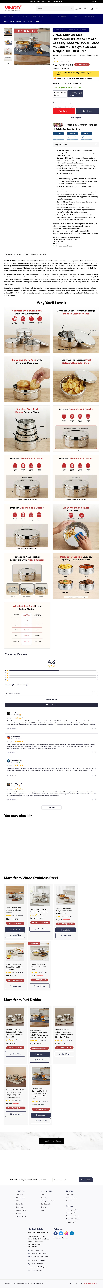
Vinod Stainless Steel (40, 878)
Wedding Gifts (21, 1216)
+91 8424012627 (37, 1270)
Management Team (48, 1201)
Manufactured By (38, 254)
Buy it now (87, 111)
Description (10, 254)
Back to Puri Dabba (52, 1141)
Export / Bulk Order (32, 21)
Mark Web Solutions (90, 1283)
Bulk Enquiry (76, 117)
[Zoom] (32, 46)
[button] (61, 62)
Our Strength (45, 1204)
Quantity (56, 102)
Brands (43, 1207)
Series (75, 16)
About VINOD (23, 254)
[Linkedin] (72, 1233)
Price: (55, 65)
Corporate (70, 1195)
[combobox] (55, 8)
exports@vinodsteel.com (39, 1257)
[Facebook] (56, 1233)
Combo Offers (88, 16)
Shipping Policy (71, 1213)
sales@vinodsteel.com (38, 1253)
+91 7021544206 (37, 1264)
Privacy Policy (71, 1222)
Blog (42, 1210)
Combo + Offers (22, 1210)
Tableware (23, 16)
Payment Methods (72, 1216)
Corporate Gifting (12, 21)
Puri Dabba (31, 999)
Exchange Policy (72, 1210)
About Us (44, 1198)
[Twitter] (61, 1233)
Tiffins (50, 16)
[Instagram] (66, 1233)
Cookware (9, 16)
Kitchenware (38, 16)
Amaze (18, 1213)
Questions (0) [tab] (22, 685)
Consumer (69, 1201)
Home (43, 1195)
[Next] (8, 63)
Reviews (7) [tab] (9, 685)
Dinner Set (63, 16)
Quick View (16, 936)
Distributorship (71, 1198)
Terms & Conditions (73, 1219)
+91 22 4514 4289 (37, 1250)
